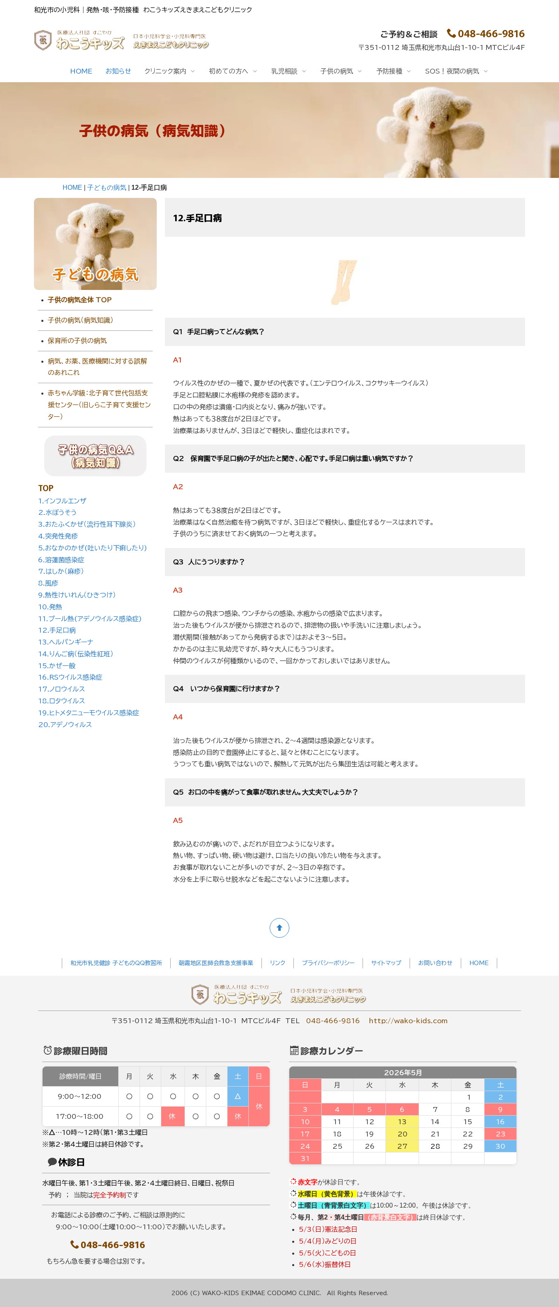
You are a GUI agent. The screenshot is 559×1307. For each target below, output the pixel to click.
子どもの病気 (106, 187)
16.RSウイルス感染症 (70, 677)
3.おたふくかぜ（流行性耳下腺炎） (87, 524)
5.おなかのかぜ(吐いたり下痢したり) (92, 548)
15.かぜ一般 (56, 665)
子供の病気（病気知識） (80, 320)
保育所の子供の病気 (77, 340)
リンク (277, 963)
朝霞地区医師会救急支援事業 (216, 963)
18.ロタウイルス (61, 701)
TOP (46, 488)
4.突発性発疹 (58, 536)
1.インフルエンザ (62, 501)
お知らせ (118, 71)
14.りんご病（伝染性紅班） (75, 654)
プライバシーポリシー (328, 963)
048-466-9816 (491, 33)
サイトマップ (386, 963)
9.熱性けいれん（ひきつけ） (77, 595)
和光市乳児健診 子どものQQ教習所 (116, 963)
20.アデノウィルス (65, 724)
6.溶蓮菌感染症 (61, 560)
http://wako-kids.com (408, 1020)
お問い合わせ (435, 963)
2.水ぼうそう (57, 512)
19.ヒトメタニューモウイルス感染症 (88, 713)
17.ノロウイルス (61, 689)
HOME (81, 71)
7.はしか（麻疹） (61, 571)
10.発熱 (50, 607)
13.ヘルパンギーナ (65, 642)
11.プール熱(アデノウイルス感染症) (90, 618)
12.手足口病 (57, 630)
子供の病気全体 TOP (80, 299)
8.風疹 (48, 583)
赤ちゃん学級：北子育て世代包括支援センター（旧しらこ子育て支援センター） (99, 405)
